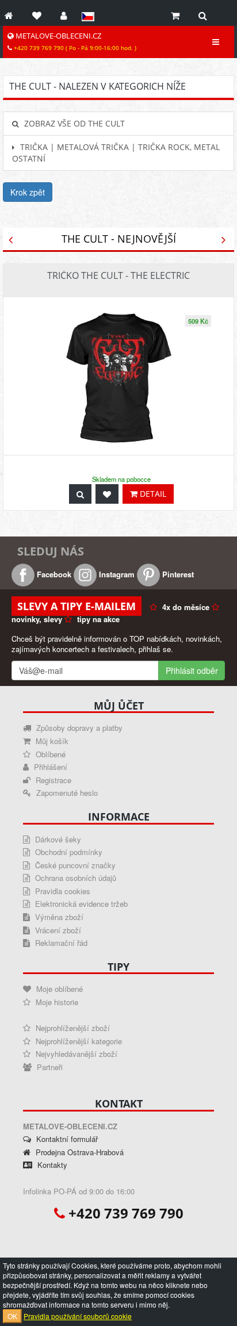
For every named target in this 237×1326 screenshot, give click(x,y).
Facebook (53, 574)
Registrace (52, 780)
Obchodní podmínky (67, 851)
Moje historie (55, 1002)
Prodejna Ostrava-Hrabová (78, 1152)
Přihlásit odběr (192, 670)
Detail (151, 493)
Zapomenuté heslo (66, 792)
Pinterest (177, 574)
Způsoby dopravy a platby (78, 727)
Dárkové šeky (57, 839)
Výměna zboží (58, 916)
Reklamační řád (60, 942)
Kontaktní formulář (66, 1138)
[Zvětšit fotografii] (80, 494)
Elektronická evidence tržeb (80, 903)
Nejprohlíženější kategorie (77, 1041)
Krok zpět (27, 192)
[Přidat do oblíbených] (106, 494)
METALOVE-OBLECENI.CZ (74, 41)
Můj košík (50, 740)
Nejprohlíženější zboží (71, 1027)
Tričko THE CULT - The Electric (118, 275)
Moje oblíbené (58, 988)
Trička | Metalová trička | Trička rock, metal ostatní (116, 152)
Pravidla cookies (61, 891)
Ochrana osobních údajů (74, 877)
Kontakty (51, 1164)
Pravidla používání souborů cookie (78, 1316)
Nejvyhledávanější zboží (75, 1053)
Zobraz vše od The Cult (73, 123)
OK (12, 1316)
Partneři (49, 1066)
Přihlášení (49, 766)
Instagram (116, 574)
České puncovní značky (74, 865)
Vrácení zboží (57, 930)
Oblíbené (49, 754)
